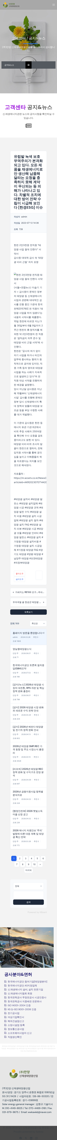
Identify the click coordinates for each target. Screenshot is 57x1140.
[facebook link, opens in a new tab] (20, 1137)
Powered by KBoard (37, 912)
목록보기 (28, 612)
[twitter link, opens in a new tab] (26, 1137)
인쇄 (39, 575)
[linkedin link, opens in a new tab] (31, 1137)
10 (34, 864)
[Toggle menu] (53, 5)
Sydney (40, 1131)
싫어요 (19, 579)
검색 (28, 902)
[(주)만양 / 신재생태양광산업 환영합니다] (11, 4)
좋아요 (19, 573)
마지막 (28, 870)
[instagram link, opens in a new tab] (36, 1137)
